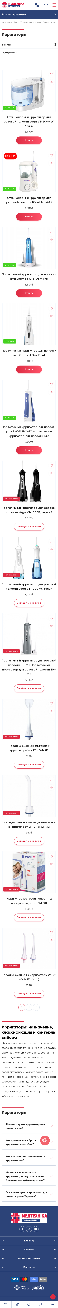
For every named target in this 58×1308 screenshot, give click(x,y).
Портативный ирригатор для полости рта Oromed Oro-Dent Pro (29, 276)
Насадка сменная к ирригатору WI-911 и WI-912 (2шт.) (29, 977)
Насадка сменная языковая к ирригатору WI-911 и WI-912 (29, 748)
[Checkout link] (46, 5)
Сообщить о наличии (29, 526)
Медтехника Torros (10, 22)
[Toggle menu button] (54, 5)
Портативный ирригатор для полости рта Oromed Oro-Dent (29, 353)
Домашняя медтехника (31, 22)
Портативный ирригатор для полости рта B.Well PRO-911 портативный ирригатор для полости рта (29, 431)
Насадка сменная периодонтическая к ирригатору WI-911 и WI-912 (29, 824)
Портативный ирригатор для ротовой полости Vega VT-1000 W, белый (29, 586)
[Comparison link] (17, 1304)
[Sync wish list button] (51, 75)
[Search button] (29, 1304)
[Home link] (13, 5)
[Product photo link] (29, 91)
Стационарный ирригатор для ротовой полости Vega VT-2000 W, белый (29, 121)
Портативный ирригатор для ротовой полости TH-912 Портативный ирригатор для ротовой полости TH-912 (29, 667)
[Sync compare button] (51, 82)
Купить (29, 140)
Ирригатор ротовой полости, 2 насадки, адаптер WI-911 (29, 901)
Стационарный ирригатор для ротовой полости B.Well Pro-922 (29, 200)
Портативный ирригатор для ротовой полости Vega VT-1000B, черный (29, 510)
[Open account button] (40, 1304)
